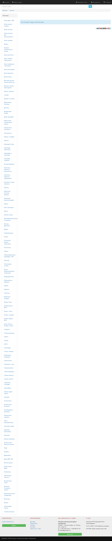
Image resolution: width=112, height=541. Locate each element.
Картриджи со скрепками (8, 154)
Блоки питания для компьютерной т (8, 35)
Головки (6, 95)
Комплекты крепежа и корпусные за (8, 169)
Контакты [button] (70, 534)
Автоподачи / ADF (9, 20)
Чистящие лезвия (9, 426)
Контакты (32, 527)
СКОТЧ (6, 337)
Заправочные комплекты (8, 128)
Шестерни (7, 435)
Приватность (33, 523)
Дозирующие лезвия (7, 112)
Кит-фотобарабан (9, 164)
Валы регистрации (9, 69)
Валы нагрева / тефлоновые (8, 59)
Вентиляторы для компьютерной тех (9, 81)
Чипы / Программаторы (8, 421)
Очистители (7, 247)
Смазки (6, 340)
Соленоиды (7, 348)
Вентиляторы (8, 77)
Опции (6, 236)
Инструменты (8, 133)
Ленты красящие (9, 207)
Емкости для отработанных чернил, (8, 122)
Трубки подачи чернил (8, 392)
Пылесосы (7, 293)
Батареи (6, 451)
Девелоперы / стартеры (8, 103)
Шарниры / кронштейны (7, 430)
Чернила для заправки (7, 416)
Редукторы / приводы (7, 297)
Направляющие (8, 233)
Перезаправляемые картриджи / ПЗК (9, 255)
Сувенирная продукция (7, 356)
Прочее (6, 285)
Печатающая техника (8, 265)
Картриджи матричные (7, 148)
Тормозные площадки (7, 383)
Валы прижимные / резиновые (9, 65)
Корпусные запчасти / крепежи (7, 192)
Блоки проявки (8, 40)
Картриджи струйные (7, 159)
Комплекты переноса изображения (8, 176)
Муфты (6, 229)
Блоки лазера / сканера (8, 25)
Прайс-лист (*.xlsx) (35, 528)
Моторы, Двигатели (7, 224)
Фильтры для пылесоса (7, 405)
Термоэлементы (8, 368)
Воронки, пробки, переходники (9, 86)
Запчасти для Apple (8, 467)
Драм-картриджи (9, 117)
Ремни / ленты (8, 311)
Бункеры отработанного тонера (8, 49)
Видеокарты (7, 455)
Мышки (6, 502)
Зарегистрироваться (8, 521)
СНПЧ (5, 344)
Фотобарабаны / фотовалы (8, 410)
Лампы (6, 204)
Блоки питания (8, 29)
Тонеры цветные (9, 375)
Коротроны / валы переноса (9, 183)
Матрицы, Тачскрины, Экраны (7, 488)
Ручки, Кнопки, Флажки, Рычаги (8, 325)
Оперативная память (8, 507)
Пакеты (6, 251)
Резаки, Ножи (8, 302)
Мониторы (7, 499)
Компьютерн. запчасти (8, 476)
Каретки (6, 140)
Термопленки (8, 360)
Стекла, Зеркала (8, 351)
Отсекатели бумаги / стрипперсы (7, 242)
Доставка (32, 521)
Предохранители (9, 276)
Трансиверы (7, 388)
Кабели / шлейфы (9, 137)
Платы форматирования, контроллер (9, 271)
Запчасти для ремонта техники (9, 443)
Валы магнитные (9, 55)
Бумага (6, 44)
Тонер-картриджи (9, 371)
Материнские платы (8, 481)
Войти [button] (14, 525)
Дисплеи (6, 108)
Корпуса (6, 187)
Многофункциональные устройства (10, 219)
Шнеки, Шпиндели (9, 439)
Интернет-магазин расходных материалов (23, 538)
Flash (5, 448)
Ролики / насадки (9, 315)
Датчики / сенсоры (9, 98)
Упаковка (6, 397)
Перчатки (6, 260)
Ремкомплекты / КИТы (8, 306)
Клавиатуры (7, 472)
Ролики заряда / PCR (8, 319)
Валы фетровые (8, 73)
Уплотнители (7, 401)
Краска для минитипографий (9, 199)
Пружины (6, 289)
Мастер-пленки (8, 215)
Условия (32, 525)
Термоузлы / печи (9, 364)
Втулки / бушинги (9, 91)
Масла (6, 211)
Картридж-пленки (9, 144)
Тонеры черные (8, 379)
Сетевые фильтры (9, 333)
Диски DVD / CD (8, 459)
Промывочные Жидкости (8, 281)
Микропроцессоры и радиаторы (9, 494)
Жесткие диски (8, 463)
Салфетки (7, 329)
